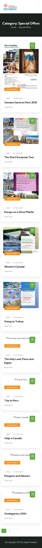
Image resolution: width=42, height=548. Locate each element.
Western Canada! (14, 266)
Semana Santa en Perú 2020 (20, 102)
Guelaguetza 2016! (15, 513)
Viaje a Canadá (13, 438)
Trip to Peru (11, 400)
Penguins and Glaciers (17, 475)
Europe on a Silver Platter (19, 212)
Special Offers (12, 89)
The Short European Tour (19, 157)
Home (13, 27)
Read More (8, 107)
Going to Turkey (14, 321)
